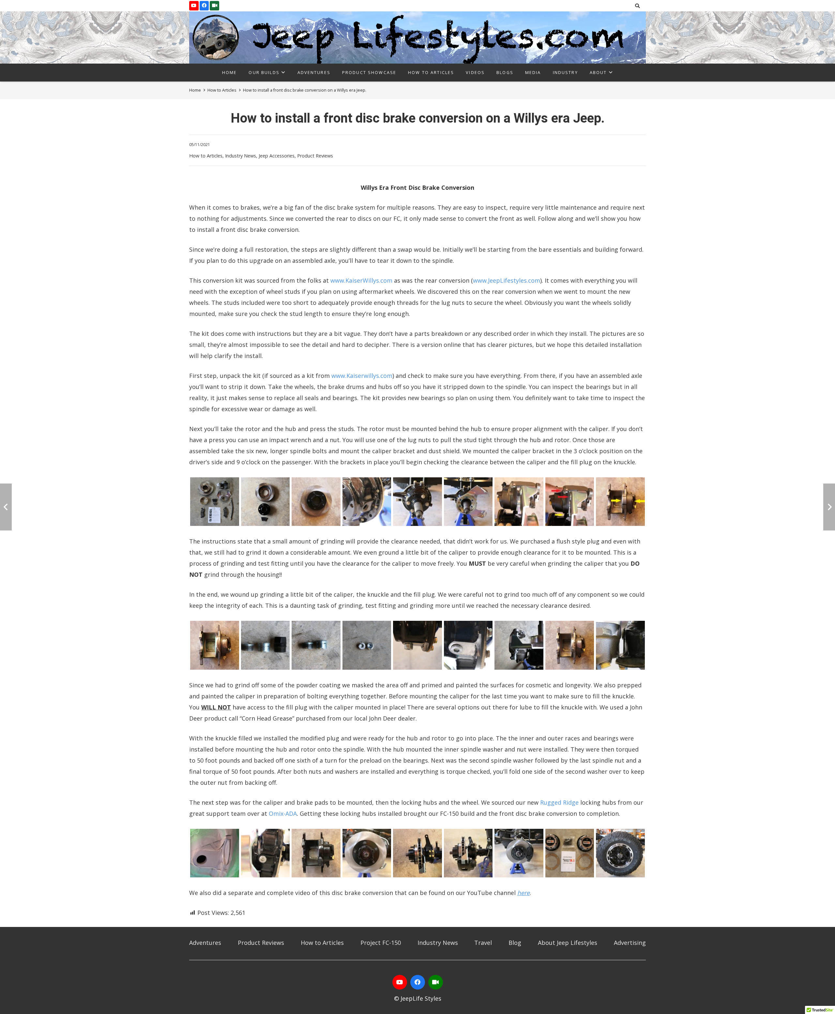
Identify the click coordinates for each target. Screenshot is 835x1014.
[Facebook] (204, 5)
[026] (569, 853)
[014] (417, 645)
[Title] (214, 5)
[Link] (417, 37)
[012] (316, 645)
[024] (468, 853)
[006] (468, 501)
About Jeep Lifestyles (567, 943)
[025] (518, 853)
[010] (214, 645)
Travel (483, 943)
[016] (518, 645)
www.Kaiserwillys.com (361, 376)
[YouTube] (194, 5)
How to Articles (205, 156)
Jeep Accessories (277, 156)
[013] (367, 645)
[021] (316, 853)
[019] (214, 853)
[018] (620, 645)
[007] (518, 501)
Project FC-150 (380, 943)
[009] (620, 501)
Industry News (240, 156)
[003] (316, 501)
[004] (367, 501)
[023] (417, 853)
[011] (265, 645)
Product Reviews (315, 156)
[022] (367, 853)
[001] (214, 501)
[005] (417, 501)
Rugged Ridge (559, 802)
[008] (569, 501)
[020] (265, 853)
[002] (265, 501)
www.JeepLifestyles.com (506, 280)
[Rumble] (435, 982)
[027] (620, 853)
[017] (569, 645)
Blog (515, 943)
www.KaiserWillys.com (361, 280)
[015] (468, 645)
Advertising (630, 943)
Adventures (205, 943)
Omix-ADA (283, 813)
